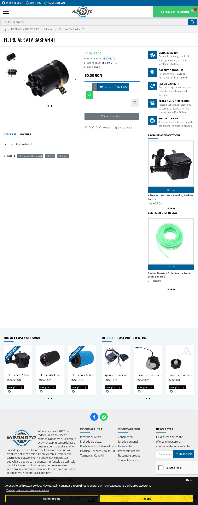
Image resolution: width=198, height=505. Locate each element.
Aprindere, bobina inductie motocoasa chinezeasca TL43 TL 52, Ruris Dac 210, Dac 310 (117, 375)
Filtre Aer (63, 156)
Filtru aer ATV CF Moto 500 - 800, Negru (51, 375)
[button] (24, 79)
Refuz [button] (190, 480)
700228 (50, 156)
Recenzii (25, 134)
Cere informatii (113, 116)
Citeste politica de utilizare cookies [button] (27, 490)
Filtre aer (49, 29)
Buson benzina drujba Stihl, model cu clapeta (149, 375)
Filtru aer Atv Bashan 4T (30, 156)
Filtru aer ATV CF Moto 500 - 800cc (83, 375)
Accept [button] (146, 498)
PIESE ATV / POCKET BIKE (25, 29)
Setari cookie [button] (51, 498)
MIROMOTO (109, 58)
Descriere (10, 134)
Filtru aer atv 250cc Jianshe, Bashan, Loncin (171, 197)
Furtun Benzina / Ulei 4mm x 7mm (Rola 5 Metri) (169, 274)
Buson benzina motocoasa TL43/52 (181, 375)
